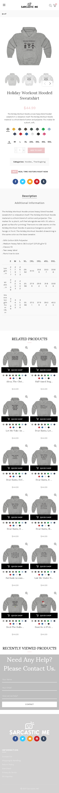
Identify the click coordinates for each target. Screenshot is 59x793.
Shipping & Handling (11, 760)
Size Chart (6, 768)
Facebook (15, 181)
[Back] (4, 13)
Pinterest (37, 181)
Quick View (26, 347)
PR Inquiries (7, 776)
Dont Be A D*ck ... (44, 627)
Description (29, 196)
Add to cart (36, 150)
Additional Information (29, 203)
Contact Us (7, 756)
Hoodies (28, 162)
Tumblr (43, 181)
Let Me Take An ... (15, 430)
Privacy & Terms (9, 772)
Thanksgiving (39, 162)
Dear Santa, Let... (44, 430)
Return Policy (8, 764)
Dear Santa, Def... (15, 479)
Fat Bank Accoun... (15, 578)
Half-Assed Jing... (44, 381)
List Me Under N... (43, 578)
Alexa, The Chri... (15, 381)
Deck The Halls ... (15, 627)
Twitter (22, 181)
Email (30, 181)
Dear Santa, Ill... (44, 529)
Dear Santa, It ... (44, 479)
